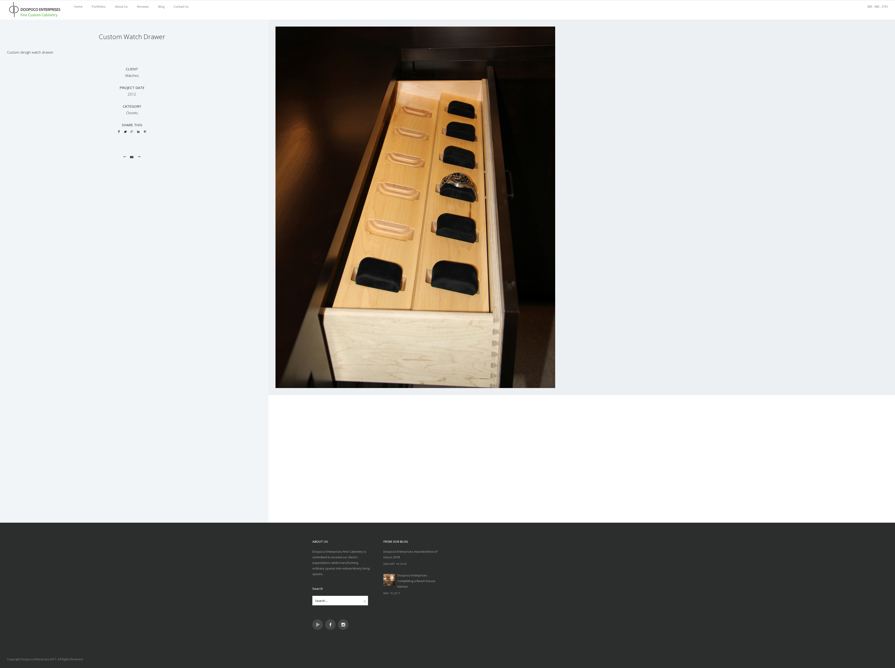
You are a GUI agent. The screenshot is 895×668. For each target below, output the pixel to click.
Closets (132, 112)
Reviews (143, 6)
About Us (121, 6)
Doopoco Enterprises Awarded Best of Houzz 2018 (410, 554)
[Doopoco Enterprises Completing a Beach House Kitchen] (389, 580)
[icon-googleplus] (318, 624)
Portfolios (99, 6)
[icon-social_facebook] (331, 624)
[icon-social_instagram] (343, 624)
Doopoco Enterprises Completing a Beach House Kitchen (416, 581)
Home (78, 6)
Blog (161, 6)
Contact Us (181, 6)
